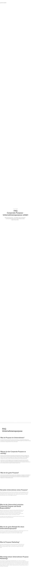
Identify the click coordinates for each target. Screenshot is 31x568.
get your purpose (3, 2)
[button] (30, 1)
